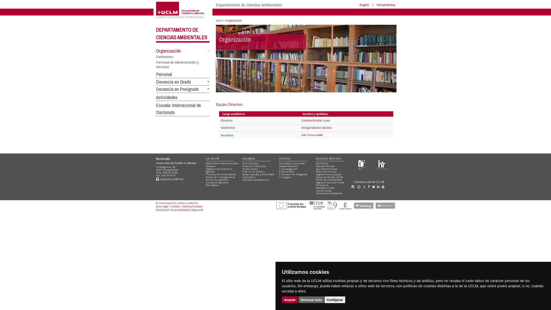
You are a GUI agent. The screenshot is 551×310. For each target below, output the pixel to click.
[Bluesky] (374, 186)
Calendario (248, 177)
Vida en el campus (253, 171)
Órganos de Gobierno (219, 168)
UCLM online (250, 168)
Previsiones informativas (221, 174)
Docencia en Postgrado (177, 89)
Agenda (210, 171)
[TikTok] (360, 186)
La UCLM (212, 158)
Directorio (322, 185)
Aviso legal (162, 206)
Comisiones (164, 56)
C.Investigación (288, 168)
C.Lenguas (285, 177)
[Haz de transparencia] (362, 164)
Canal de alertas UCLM (329, 177)
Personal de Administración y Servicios (177, 64)
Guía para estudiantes (329, 193)
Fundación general (217, 182)
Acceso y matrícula (253, 166)
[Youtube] (384, 186)
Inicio (219, 20)
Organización (168, 51)
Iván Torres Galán (312, 135)
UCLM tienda (323, 190)
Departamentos (288, 166)
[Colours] (382, 164)
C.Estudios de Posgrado (293, 174)
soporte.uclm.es (171, 179)
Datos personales (193, 206)
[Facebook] (370, 186)
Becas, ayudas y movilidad (258, 174)
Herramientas (385, 5)
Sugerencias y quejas (329, 174)
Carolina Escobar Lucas (315, 120)
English (364, 5)
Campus (210, 166)
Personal (164, 74)
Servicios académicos (255, 179)
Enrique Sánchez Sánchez (316, 128)
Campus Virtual (325, 166)
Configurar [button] (335, 300)
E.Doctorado (286, 171)
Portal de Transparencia (220, 177)
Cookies (175, 206)
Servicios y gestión (217, 179)
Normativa (212, 185)
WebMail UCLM (325, 187)
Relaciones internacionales (222, 163)
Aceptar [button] (290, 300)
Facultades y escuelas (292, 163)
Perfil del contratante (329, 179)
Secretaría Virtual (326, 168)
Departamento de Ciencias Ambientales (249, 5)
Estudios (248, 158)
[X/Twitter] (365, 186)
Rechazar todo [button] (311, 300)
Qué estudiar (250, 163)
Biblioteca (322, 163)
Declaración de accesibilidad (172, 209)
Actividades (167, 97)
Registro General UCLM (330, 182)
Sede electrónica (326, 171)
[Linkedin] (378, 186)
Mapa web (197, 209)
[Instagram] (353, 186)
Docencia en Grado (173, 82)
